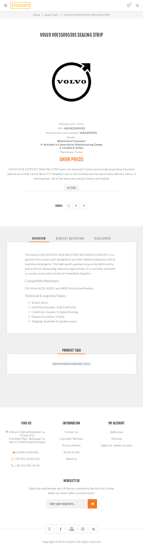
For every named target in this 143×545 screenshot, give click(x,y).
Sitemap (116, 438)
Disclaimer (102, 238)
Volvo (80, 123)
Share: (59, 206)
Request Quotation (70, 238)
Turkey (79, 152)
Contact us (71, 432)
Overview (39, 238)
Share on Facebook (76, 205)
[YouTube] (71, 529)
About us (71, 458)
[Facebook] (60, 529)
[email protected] (27, 452)
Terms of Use (71, 452)
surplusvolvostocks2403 (67, 364)
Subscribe (92, 503)
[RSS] (93, 529)
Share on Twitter (68, 205)
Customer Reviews (71, 438)
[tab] (39, 238)
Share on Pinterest (83, 205)
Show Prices (71, 159)
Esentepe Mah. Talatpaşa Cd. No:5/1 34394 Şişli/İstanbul (27, 440)
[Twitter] (49, 529)
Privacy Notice (71, 445)
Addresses (116, 432)
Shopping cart (130, 4)
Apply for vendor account (116, 445)
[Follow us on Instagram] (82, 529)
